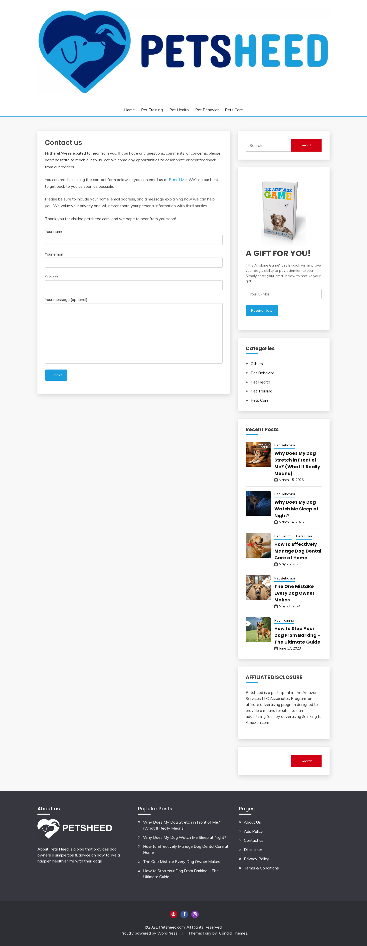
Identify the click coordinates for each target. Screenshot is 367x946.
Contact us (253, 840)
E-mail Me (178, 179)
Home (129, 109)
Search (306, 145)
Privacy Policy (256, 858)
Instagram (195, 914)
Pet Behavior (207, 109)
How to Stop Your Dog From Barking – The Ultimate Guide (297, 635)
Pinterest (173, 914)
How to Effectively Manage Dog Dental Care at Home (297, 551)
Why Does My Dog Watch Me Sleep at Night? (296, 509)
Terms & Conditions (261, 867)
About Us (252, 822)
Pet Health (179, 109)
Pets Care (234, 109)
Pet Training (152, 109)
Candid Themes (233, 933)
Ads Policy (253, 831)
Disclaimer (253, 849)
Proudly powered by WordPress (149, 933)
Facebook (184, 914)
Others (257, 363)
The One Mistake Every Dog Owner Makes (294, 593)
